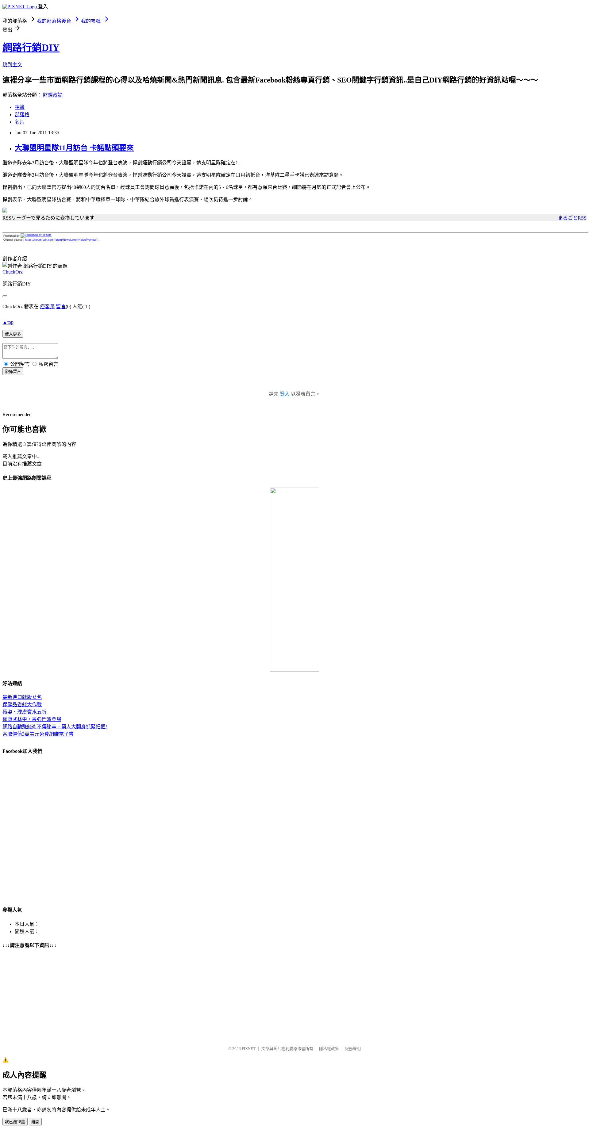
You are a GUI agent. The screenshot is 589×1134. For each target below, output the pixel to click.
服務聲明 (353, 1048)
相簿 (20, 107)
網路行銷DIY (31, 47)
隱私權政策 (329, 1048)
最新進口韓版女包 (22, 697)
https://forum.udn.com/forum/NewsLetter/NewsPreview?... (62, 239)
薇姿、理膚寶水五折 (24, 711)
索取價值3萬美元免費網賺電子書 (38, 734)
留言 (61, 306)
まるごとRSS (572, 217)
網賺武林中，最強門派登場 (31, 719)
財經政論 (53, 95)
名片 (20, 122)
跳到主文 (12, 64)
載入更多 (13, 334)
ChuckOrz (12, 271)
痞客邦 (47, 306)
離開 (35, 1122)
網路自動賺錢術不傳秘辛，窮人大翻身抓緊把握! (54, 726)
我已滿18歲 (15, 1122)
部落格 (22, 114)
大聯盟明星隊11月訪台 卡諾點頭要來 (74, 148)
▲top (7, 322)
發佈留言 (13, 371)
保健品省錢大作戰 (22, 704)
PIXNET (249, 1048)
